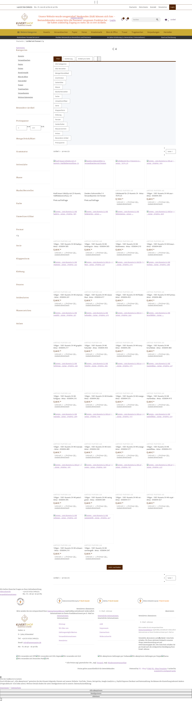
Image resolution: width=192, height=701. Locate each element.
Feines (20, 68)
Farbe (57, 96)
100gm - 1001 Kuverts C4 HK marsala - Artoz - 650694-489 (67, 448)
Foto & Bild (22, 81)
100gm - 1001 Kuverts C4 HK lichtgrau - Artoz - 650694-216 (65, 397)
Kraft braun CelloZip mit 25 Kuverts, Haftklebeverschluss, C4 (67, 194)
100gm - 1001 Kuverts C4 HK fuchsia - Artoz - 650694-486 (161, 296)
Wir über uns (63, 628)
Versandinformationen (67, 636)
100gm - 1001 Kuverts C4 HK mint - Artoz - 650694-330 (98, 448)
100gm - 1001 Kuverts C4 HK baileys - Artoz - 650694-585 (67, 245)
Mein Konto (143, 7)
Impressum (104, 628)
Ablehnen (96, 696)
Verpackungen (23, 93)
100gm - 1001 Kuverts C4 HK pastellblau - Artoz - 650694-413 (159, 448)
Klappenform (60, 110)
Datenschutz (104, 632)
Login (113, 20)
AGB (101, 624)
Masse (57, 87)
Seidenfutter (60, 124)
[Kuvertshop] (24, 19)
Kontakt (153, 7)
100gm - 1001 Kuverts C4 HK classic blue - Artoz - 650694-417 (98, 296)
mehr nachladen (114, 567)
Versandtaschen (24, 60)
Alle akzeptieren (96, 690)
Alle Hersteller (60, 69)
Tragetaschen (23, 89)
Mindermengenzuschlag (117, 663)
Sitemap (62, 624)
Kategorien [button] (20, 48)
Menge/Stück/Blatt (62, 73)
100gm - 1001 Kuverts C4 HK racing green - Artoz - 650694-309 (98, 498)
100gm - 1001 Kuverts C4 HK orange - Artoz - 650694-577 (130, 448)
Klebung (58, 115)
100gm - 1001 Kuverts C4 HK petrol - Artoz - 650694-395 (67, 498)
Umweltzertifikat (61, 101)
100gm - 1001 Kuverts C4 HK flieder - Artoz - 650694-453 (130, 296)
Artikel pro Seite (84, 59)
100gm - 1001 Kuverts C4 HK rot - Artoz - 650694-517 (128, 498)
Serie (57, 106)
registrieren (77, 18)
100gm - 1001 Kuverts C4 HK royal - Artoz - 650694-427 (160, 498)
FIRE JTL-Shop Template (157, 669)
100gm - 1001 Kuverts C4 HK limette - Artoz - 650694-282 (98, 397)
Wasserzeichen (60, 129)
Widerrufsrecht (105, 636)
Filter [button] (58, 59)
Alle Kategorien (61, 64)
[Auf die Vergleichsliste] (80, 161)
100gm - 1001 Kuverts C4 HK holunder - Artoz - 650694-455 (96, 346)
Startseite (133, 7)
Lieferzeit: (128, 203)
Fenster (58, 119)
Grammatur (59, 78)
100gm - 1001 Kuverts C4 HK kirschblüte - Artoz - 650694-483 (159, 346)
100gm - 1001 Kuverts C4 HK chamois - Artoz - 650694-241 (68, 296)
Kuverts (21, 56)
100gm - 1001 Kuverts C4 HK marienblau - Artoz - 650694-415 (159, 397)
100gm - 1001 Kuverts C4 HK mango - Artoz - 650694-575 (130, 397)
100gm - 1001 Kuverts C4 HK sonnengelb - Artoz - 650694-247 (97, 549)
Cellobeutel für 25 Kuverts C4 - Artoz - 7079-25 (130, 194)
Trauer (20, 85)
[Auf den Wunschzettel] (80, 164)
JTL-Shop (142, 669)
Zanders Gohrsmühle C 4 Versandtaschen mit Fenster (95, 194)
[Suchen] (158, 19)
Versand (100, 663)
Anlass (57, 133)
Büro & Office (23, 77)
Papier (20, 64)
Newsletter (162, 7)
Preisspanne (59, 143)
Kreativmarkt (23, 73)
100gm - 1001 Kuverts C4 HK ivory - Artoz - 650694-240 (129, 346)
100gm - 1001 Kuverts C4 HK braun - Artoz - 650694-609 (161, 245)
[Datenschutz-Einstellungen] (1, 699)
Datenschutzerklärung (56, 611)
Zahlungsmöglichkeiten (68, 632)
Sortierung (69, 59)
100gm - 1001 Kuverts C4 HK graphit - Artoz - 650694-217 (68, 346)
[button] (122, 19)
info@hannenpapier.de (32, 643)
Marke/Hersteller (61, 92)
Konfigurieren (96, 693)
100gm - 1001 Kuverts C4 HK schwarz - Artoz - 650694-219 (67, 549)
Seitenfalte (59, 82)
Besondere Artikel (61, 138)
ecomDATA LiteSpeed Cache (165, 671)
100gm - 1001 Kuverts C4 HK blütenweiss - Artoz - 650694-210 (128, 245)
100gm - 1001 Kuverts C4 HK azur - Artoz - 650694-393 (160, 194)
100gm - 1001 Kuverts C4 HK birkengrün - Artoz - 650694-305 (96, 245)
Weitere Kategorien (25, 97)
